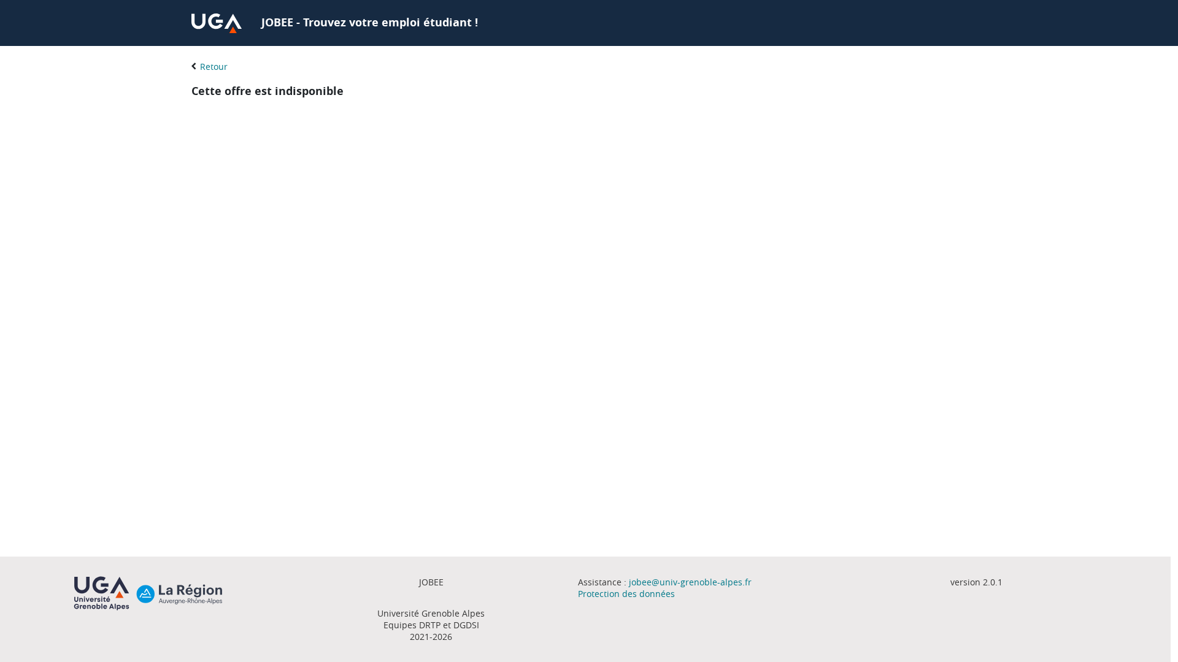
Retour (214, 66)
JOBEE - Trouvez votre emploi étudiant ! (369, 22)
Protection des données (626, 593)
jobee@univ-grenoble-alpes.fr (690, 582)
